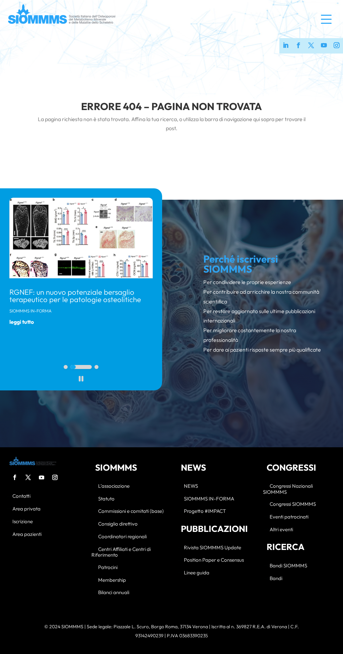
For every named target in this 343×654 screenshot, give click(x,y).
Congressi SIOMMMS (293, 504)
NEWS (191, 486)
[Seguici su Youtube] (324, 46)
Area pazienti (27, 534)
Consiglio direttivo (118, 524)
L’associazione (114, 486)
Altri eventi (281, 530)
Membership (112, 580)
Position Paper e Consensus (214, 560)
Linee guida (196, 573)
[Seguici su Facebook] (298, 46)
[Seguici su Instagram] (336, 46)
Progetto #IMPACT (205, 511)
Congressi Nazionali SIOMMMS (288, 489)
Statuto (106, 499)
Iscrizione (22, 522)
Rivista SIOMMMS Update (212, 548)
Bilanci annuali (113, 592)
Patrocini (108, 567)
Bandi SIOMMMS (288, 566)
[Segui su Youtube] (41, 477)
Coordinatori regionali (122, 537)
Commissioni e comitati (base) (131, 511)
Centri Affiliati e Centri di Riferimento (121, 552)
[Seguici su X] (311, 46)
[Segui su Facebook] (14, 477)
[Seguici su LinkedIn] (285, 46)
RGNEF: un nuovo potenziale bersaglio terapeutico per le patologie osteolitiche (75, 295)
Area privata (26, 509)
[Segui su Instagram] (55, 477)
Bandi (276, 578)
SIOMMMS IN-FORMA (30, 310)
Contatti (21, 496)
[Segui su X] (28, 477)
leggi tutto (21, 321)
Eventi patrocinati (289, 517)
